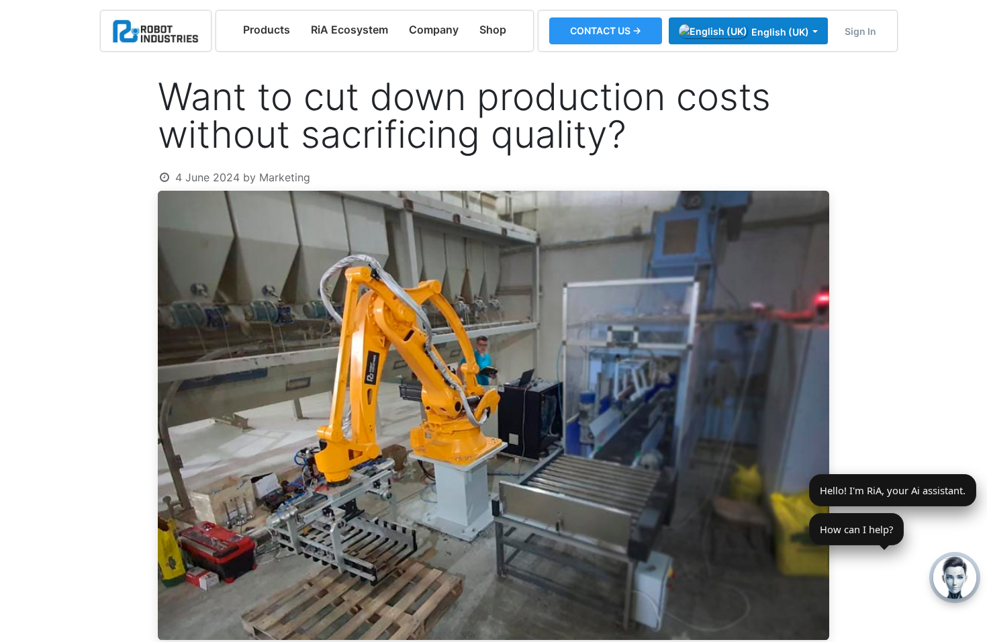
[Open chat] (954, 577)
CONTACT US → (605, 30)
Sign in (860, 31)
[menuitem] (266, 29)
